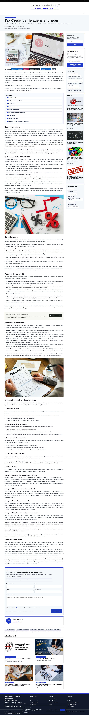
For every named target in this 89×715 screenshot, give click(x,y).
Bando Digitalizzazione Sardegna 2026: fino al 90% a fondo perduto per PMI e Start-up (18, 659)
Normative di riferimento (13, 109)
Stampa (53, 69)
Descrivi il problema (10, 594)
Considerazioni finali (12, 118)
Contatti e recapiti (34, 700)
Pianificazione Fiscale (72, 704)
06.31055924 (70, 61)
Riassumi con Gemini (46, 69)
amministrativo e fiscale (12, 28)
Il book (50, 704)
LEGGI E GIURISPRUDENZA (73, 206)
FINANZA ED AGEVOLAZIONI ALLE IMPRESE (74, 199)
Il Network (70, 698)
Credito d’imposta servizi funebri (22, 629)
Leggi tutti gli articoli (17, 621)
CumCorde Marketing (15, 713)
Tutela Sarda (70, 700)
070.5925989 (77, 61)
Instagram (26, 69)
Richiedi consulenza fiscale (75, 65)
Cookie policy (50, 710)
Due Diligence (71, 706)
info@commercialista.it (9, 698)
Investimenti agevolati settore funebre (12, 631)
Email (36, 583)
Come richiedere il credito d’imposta (16, 112)
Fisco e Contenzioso (72, 204)
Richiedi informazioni (55, 315)
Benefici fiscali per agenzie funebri (53, 631)
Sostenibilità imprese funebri (26, 631)
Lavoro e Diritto (71, 196)
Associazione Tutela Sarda (73, 702)
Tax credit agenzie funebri (10, 629)
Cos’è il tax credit (11, 97)
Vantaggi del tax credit (12, 106)
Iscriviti (75, 44)
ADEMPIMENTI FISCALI (72, 191)
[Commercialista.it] (44, 6)
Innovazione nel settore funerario (39, 631)
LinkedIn (14, 69)
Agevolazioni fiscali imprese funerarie (37, 629)
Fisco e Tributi (70, 189)
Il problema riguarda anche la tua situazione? (18, 121)
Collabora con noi (34, 702)
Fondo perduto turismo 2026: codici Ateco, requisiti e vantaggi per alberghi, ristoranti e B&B (18, 685)
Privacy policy (33, 704)
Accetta (62, 710)
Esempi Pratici (11, 115)
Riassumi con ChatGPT (35, 69)
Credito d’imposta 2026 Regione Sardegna (46, 658)
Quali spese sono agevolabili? (14, 100)
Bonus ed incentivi (71, 202)
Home (6, 28)
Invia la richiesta (56, 611)
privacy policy (15, 607)
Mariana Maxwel (15, 26)
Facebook (20, 69)
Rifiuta (57, 710)
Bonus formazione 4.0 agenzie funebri (53, 629)
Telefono (8, 589)
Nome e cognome (10, 583)
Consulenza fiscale (53, 698)
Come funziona (11, 103)
